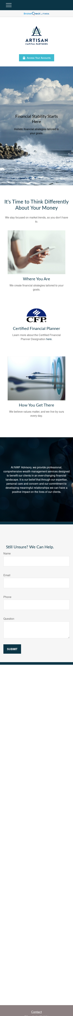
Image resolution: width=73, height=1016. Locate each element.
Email (6, 575)
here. (49, 339)
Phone (7, 597)
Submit (12, 649)
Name (7, 553)
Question (8, 619)
